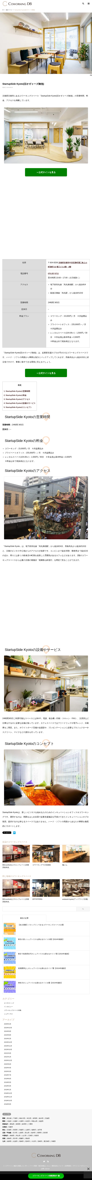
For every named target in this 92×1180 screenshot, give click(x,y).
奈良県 (27, 1121)
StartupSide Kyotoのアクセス (17, 399)
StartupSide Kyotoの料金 (15, 395)
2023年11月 (8, 1046)
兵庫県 (21, 1121)
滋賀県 (41, 1121)
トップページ (7, 1166)
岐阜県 (24, 1124)
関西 (3, 1121)
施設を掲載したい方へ (21, 1166)
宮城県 (9, 1130)
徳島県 (9, 1138)
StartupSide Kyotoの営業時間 (17, 391)
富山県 (27, 1133)
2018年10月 (8, 1100)
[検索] (83, 3)
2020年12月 (8, 1060)
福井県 (33, 1133)
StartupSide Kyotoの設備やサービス (19, 403)
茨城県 (47, 1118)
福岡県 (9, 1141)
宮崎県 (40, 1141)
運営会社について (57, 1166)
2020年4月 (7, 1068)
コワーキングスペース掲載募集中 (45, 1176)
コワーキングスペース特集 (12, 1010)
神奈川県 (22, 1118)
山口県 (24, 1135)
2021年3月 (7, 1053)
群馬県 (35, 1118)
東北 (3, 1130)
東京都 (9, 1118)
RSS (48, 1161)
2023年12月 (8, 1042)
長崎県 (21, 1141)
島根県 (12, 1135)
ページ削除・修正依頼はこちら (40, 1166)
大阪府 (9, 1121)
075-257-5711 (53, 273)
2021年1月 (7, 1057)
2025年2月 (7, 1024)
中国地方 (5, 1135)
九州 (3, 1141)
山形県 (27, 1130)
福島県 (34, 1130)
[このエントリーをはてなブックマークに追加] (14, 833)
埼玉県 (29, 1118)
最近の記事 (24, 918)
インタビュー (8, 1006)
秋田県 (15, 1130)
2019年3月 (7, 1086)
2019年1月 (7, 1089)
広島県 (30, 1135)
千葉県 (15, 1118)
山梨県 (21, 1133)
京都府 (15, 1121)
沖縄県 (53, 1141)
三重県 (30, 1124)
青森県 (21, 1130)
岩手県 (40, 1130)
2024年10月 (8, 1028)
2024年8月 (7, 1035)
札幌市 (11, 1127)
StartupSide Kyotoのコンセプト (18, 407)
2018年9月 (7, 1104)
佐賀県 (15, 1141)
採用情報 (68, 1166)
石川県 (15, 1133)
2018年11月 (8, 1097)
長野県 (39, 1133)
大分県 (34, 1141)
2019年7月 (7, 1075)
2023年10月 (8, 1049)
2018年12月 (8, 1093)
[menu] (88, 3)
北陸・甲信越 (6, 1133)
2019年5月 (7, 1082)
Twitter (44, 1161)
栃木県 (41, 1118)
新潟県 (45, 1133)
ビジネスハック (9, 1003)
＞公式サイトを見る (46, 172)
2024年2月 (7, 1038)
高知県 (27, 1138)
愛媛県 (21, 1138)
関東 (3, 1118)
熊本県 (27, 1141)
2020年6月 (7, 1064)
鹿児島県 (46, 1141)
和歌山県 (34, 1121)
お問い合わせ (45, 1169)
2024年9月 (7, 1031)
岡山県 (18, 1135)
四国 (3, 1138)
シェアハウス (8, 1014)
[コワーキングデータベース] (17, 3)
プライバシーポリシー (80, 1166)
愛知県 (12, 1124)
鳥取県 (36, 1135)
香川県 (15, 1138)
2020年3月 (7, 1071)
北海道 (4, 1127)
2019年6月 (7, 1078)
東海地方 (5, 1124)
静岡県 (18, 1124)
